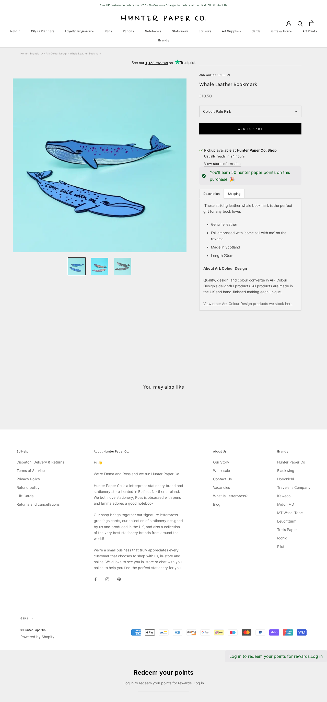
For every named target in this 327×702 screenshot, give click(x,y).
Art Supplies (231, 31)
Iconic (282, 538)
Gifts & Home (281, 31)
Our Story (221, 462)
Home (24, 53)
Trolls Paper (287, 529)
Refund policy (28, 487)
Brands (163, 40)
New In (15, 31)
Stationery (180, 31)
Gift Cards (25, 496)
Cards (256, 31)
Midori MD (285, 504)
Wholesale (221, 470)
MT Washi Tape (290, 513)
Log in (317, 656)
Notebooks (153, 31)
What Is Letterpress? (230, 496)
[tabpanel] (250, 254)
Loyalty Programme (79, 31)
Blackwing (285, 470)
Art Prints (310, 31)
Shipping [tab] (234, 194)
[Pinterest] (119, 579)
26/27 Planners (42, 31)
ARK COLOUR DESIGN (214, 75)
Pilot (280, 546)
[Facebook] (95, 579)
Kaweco (283, 496)
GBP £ (24, 618)
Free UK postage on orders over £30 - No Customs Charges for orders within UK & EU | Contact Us (163, 5)
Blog (216, 504)
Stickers (204, 31)
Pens (108, 31)
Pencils (128, 31)
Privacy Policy (28, 479)
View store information (222, 164)
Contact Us (222, 479)
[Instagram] (107, 579)
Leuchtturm (286, 521)
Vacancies (221, 487)
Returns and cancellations (38, 504)
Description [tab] (211, 194)
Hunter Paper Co (291, 462)
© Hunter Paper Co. (33, 630)
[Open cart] (311, 23)
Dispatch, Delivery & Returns (40, 462)
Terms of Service (31, 470)
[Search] (300, 23)
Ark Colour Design (56, 53)
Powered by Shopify (37, 637)
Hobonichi (285, 479)
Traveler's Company (293, 487)
